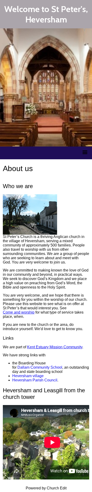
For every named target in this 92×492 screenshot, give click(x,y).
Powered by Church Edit (46, 488)
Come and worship (18, 312)
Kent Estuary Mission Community (54, 347)
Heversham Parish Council (34, 380)
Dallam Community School (39, 367)
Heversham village (28, 376)
